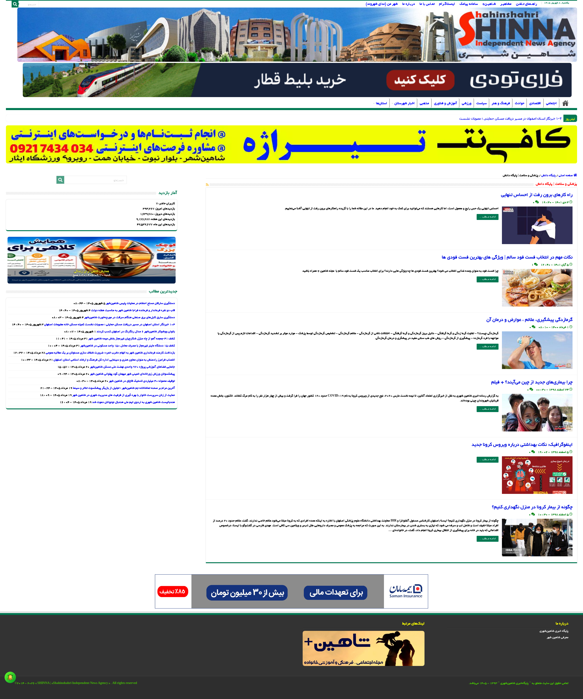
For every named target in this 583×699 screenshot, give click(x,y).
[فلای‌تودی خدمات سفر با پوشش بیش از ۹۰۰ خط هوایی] (297, 80)
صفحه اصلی (565, 103)
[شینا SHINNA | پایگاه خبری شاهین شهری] (297, 35)
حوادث (519, 103)
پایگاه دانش (548, 175)
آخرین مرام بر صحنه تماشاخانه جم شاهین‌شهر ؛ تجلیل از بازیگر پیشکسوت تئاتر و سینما (124, 388)
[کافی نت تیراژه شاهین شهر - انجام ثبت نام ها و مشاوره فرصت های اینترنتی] (291, 144)
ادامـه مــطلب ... (487, 217)
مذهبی (424, 103)
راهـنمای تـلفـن (526, 4)
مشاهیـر (505, 4)
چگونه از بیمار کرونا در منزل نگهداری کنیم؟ (532, 507)
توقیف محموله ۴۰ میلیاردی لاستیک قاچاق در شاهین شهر (142, 381)
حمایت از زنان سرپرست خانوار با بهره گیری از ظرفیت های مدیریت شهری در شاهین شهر (123, 395)
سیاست (481, 103)
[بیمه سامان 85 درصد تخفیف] (291, 592)
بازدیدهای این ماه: (163, 224)
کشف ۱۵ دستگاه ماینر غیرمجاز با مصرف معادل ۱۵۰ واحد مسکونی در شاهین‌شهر (127, 346)
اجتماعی (551, 103)
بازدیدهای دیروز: (164, 214)
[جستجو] (15, 4)
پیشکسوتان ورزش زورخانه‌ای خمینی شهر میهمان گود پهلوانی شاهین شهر (132, 374)
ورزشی (466, 103)
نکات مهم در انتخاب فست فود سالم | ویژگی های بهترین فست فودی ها (507, 257)
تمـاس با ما (427, 4)
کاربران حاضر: (166, 203)
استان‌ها (381, 103)
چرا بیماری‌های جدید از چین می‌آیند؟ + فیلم (532, 382)
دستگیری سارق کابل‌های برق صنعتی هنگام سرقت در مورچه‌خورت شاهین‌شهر (129, 317)
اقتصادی (535, 103)
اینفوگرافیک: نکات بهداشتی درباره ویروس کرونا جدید (522, 444)
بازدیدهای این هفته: (162, 219)
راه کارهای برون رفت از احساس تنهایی (537, 195)
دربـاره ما (408, 4)
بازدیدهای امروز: (164, 209)
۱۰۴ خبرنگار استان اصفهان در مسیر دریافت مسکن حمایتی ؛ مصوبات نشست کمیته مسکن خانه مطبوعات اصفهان (109, 324)
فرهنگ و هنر (501, 103)
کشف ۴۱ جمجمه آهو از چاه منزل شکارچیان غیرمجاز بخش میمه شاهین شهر (131, 338)
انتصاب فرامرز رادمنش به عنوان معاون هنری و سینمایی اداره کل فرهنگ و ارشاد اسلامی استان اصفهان (114, 360)
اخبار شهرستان (404, 103)
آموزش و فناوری (445, 103)
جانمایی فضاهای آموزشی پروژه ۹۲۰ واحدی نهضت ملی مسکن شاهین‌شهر (132, 367)
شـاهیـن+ (489, 4)
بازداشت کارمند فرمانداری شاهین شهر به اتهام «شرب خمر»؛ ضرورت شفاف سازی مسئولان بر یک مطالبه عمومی (110, 353)
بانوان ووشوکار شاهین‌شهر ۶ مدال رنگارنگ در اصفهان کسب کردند (136, 331)
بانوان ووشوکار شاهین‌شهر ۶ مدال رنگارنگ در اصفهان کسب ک (520, 118)
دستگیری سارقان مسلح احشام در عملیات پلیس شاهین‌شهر (140, 303)
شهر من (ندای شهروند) (382, 4)
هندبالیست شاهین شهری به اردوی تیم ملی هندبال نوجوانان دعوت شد (133, 402)
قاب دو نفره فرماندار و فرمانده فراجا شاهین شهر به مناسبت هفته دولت (133, 310)
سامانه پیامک (469, 4)
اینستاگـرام (447, 4)
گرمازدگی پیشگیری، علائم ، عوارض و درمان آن (529, 319)
